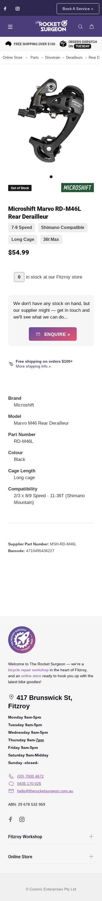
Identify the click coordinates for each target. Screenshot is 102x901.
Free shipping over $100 (34, 44)
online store (31, 676)
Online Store (12, 57)
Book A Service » (78, 8)
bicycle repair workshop (28, 670)
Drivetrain (52, 57)
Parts (34, 57)
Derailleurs (74, 57)
